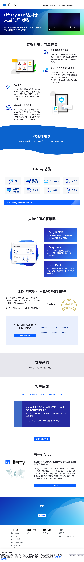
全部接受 (72, 556)
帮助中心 (62, 533)
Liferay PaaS (14, 536)
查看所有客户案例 (25, 335)
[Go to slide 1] (38, 430)
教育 (42, 394)
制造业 (24, 394)
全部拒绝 (80, 556)
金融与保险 (33, 394)
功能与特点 (32, 530)
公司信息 (47, 530)
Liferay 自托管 (15, 539)
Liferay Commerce (16, 542)
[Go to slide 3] (45, 430)
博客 (28, 533)
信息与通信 (52, 394)
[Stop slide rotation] (35, 430)
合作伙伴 (46, 533)
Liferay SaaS (14, 533)
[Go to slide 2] (42, 430)
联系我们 (42, 515)
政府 (61, 394)
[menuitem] (45, 5)
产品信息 (14, 530)
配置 (66, 556)
